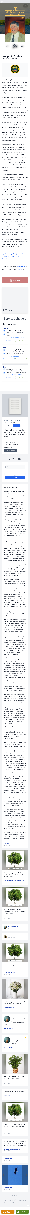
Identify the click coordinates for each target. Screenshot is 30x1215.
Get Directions (9, 340)
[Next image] (26, 1175)
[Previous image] (3, 1175)
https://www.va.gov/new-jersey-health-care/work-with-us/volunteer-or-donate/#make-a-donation (13, 256)
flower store (20, 269)
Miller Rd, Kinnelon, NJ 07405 (14, 374)
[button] (15, 860)
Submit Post (15, 477)
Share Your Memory (10, 450)
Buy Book (16, 425)
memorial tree (21, 266)
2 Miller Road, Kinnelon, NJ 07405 (15, 337)
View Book (8, 425)
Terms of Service (19, 1200)
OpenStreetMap (16, 1202)
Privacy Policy (11, 1200)
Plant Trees (21, 340)
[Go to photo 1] (13, 1183)
